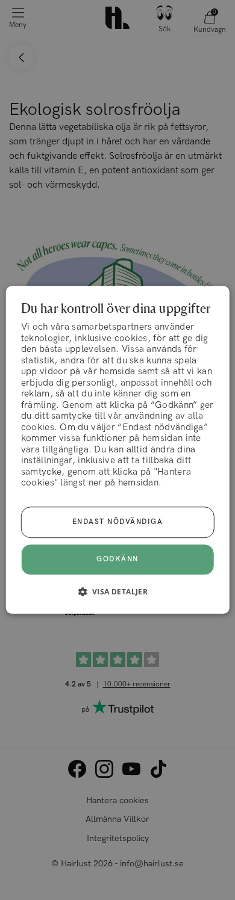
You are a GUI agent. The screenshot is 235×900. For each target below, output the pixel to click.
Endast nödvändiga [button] (117, 522)
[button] (117, 592)
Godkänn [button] (117, 559)
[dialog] (118, 450)
